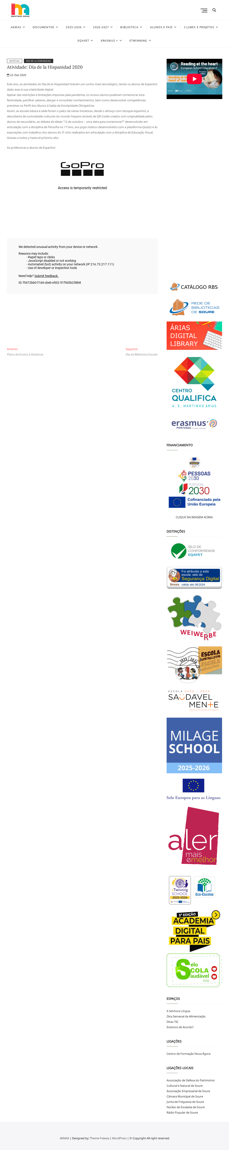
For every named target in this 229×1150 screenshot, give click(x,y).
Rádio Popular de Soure (182, 1112)
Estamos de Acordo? (180, 1027)
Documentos (43, 27)
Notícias (14, 60)
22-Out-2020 (17, 75)
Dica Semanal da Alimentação (186, 1016)
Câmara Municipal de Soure (185, 1096)
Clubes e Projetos (199, 27)
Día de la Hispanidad (38, 60)
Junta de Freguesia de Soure (185, 1102)
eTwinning (138, 40)
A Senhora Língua (178, 1011)
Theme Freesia (99, 1138)
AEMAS (16, 27)
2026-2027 (101, 27)
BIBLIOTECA (129, 27)
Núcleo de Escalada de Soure (186, 1107)
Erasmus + (109, 40)
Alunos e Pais (161, 27)
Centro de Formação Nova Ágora (188, 1054)
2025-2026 (74, 27)
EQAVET (83, 40)
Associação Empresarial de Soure (188, 1091)
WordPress (119, 1138)
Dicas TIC (172, 1022)
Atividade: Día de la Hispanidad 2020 (45, 67)
